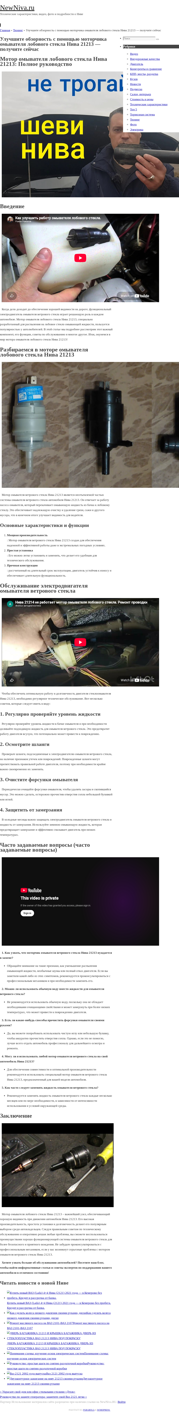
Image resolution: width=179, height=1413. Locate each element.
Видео (134, 54)
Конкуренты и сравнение (146, 69)
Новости (135, 84)
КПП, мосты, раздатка (144, 74)
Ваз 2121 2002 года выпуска (64, 1373)
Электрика (136, 129)
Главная (5, 30)
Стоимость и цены (141, 99)
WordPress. (103, 1410)
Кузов (134, 79)
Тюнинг (18, 30)
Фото (133, 124)
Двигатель (136, 64)
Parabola (88, 1410)
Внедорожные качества (145, 59)
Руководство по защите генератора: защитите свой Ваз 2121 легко (43, 1396)
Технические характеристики (148, 104)
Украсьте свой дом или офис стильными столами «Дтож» (37, 1391)
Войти (122, 1402)
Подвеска (136, 89)
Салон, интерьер (140, 94)
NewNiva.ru (17, 8)
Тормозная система (142, 114)
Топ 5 (133, 109)
